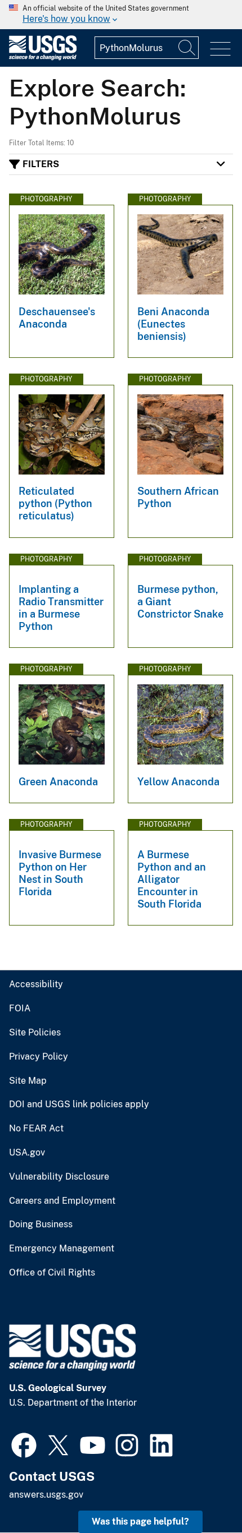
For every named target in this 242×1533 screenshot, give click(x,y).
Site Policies (35, 1033)
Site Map (28, 1081)
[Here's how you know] (121, 14)
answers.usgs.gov (46, 1494)
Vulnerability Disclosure (59, 1177)
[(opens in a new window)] (24, 1443)
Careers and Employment (62, 1201)
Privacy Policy (38, 1057)
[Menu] (220, 49)
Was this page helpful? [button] (140, 1521)
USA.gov (27, 1153)
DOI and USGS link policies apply (79, 1104)
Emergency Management (61, 1249)
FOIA (19, 1008)
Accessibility (36, 984)
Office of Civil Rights (52, 1273)
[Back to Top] (201, 1492)
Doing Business (41, 1224)
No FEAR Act (36, 1129)
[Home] (43, 57)
